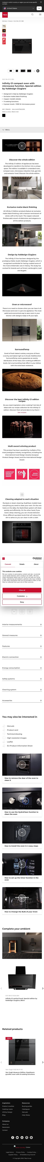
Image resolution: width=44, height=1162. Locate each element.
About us (5, 1124)
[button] (19, 8)
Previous (1, 988)
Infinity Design (7, 1112)
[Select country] (36, 14)
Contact (4, 1130)
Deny (22, 602)
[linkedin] (22, 1137)
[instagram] (27, 1137)
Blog (3, 1115)
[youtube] (17, 1137)
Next (34, 71)
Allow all (22, 590)
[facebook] (13, 1137)
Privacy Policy (20, 1152)
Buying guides (27, 1106)
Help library (26, 1115)
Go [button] (39, 8)
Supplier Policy (13, 1154)
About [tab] (36, 564)
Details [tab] (22, 564)
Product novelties (8, 1106)
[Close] (41, 2)
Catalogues (26, 1109)
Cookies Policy (31, 1152)
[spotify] (31, 1137)
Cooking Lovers (7, 1109)
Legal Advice (10, 1152)
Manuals (25, 1112)
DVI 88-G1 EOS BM (12, 996)
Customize (21, 596)
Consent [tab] (8, 564)
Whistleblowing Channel (27, 1154)
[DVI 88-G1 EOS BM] (22, 978)
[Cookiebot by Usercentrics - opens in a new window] (33, 558)
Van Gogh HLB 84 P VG (14, 1069)
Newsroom (6, 1127)
